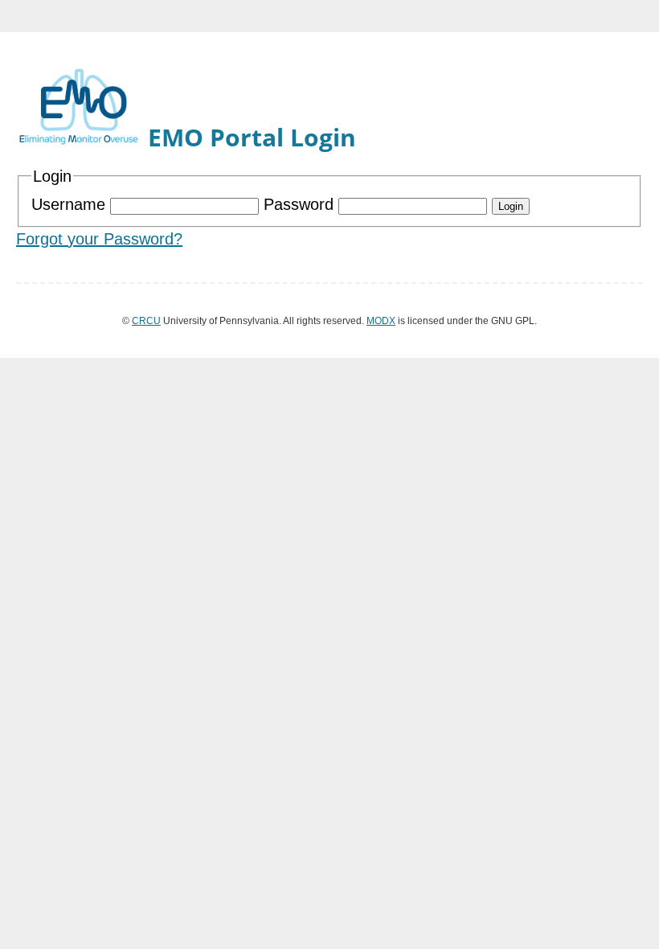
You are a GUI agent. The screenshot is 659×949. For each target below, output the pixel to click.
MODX (380, 321)
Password (301, 204)
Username (70, 204)
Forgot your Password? (99, 239)
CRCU (146, 321)
